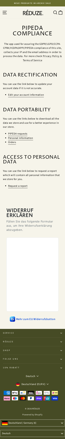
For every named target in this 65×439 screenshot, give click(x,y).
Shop (6, 350)
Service (8, 333)
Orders (12, 142)
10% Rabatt (11, 367)
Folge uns (10, 358)
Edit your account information (26, 95)
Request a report (18, 186)
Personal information (20, 138)
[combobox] (32, 422)
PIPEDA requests (17, 134)
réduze (8, 341)
